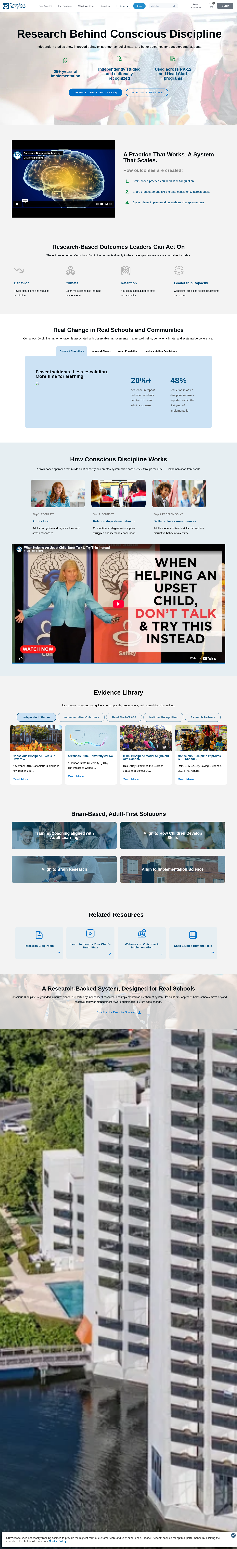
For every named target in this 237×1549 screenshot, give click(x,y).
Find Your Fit (45, 6)
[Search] (175, 6)
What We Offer (86, 6)
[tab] (71, 351)
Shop (139, 6)
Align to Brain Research (64, 869)
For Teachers (65, 6)
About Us (105, 6)
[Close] (233, 1535)
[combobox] (163, 6)
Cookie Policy (57, 1541)
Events (124, 6)
